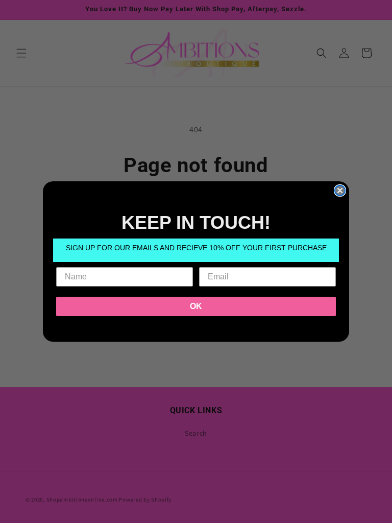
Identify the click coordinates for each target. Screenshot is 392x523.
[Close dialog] (340, 190)
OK (196, 306)
